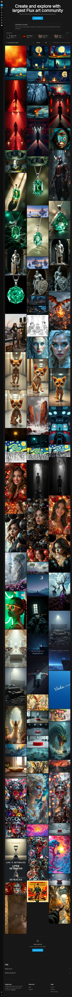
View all (67, 32)
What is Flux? (8, 969)
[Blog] (2, 20)
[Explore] (2, 7)
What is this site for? (10, 973)
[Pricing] (2, 18)
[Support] (2, 23)
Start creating (38, 18)
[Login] (2, 995)
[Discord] (2, 25)
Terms (52, 987)
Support (31, 989)
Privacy (53, 989)
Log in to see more (37, 950)
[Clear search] (33, 42)
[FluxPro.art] (2, 2)
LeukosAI (13, 989)
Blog (30, 987)
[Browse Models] (2, 15)
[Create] (2, 5)
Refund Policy (54, 991)
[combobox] (39, 42)
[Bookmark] (21, 48)
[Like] (24, 48)
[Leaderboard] (2, 13)
